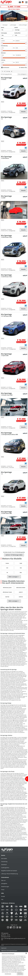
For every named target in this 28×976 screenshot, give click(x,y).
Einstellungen (8, 973)
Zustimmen (20, 973)
